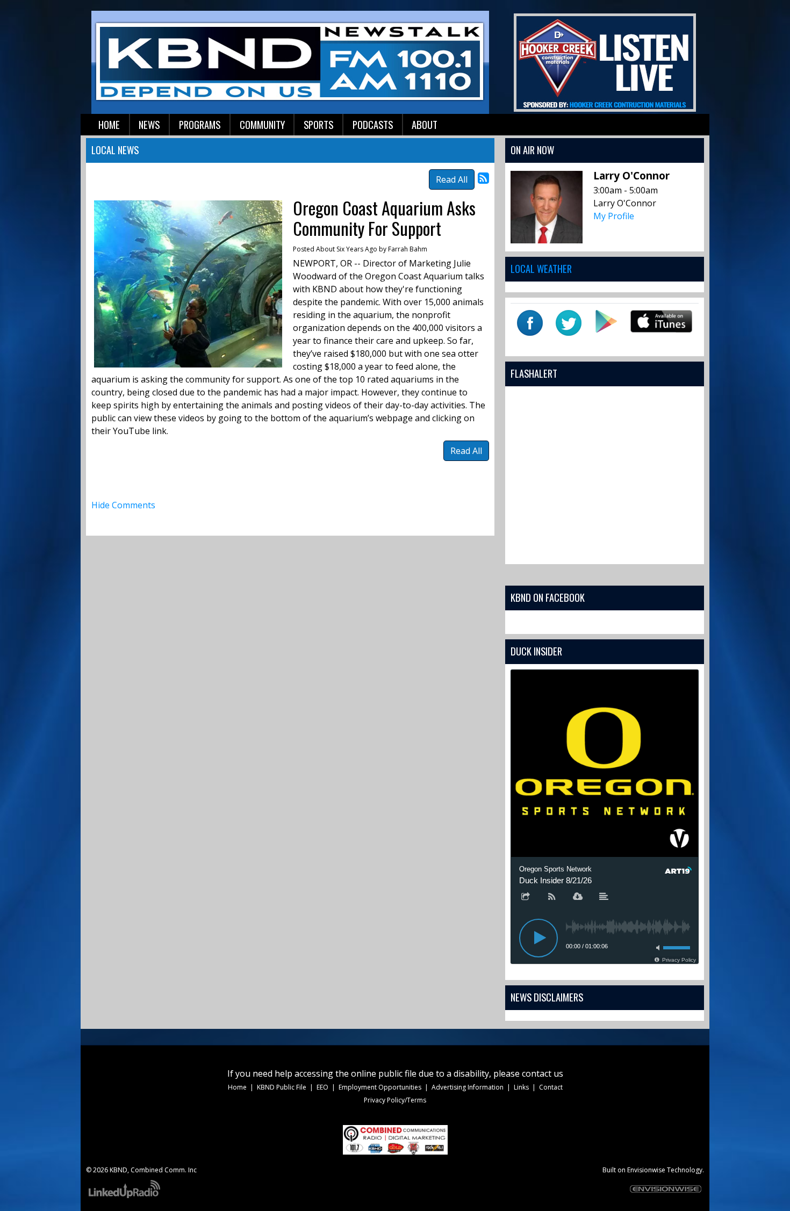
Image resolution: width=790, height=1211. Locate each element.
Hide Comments (123, 505)
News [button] (149, 124)
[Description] (604, 897)
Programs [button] (199, 124)
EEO (322, 1087)
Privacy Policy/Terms (395, 1100)
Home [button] (109, 124)
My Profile (613, 216)
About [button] (424, 124)
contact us (542, 1073)
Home (237, 1087)
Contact (551, 1087)
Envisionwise (646, 1169)
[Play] (538, 938)
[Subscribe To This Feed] (483, 177)
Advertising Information (468, 1087)
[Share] (525, 897)
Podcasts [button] (373, 124)
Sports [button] (318, 124)
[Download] (578, 897)
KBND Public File (281, 1087)
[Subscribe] (552, 897)
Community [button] (262, 124)
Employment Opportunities (380, 1087)
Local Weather (541, 268)
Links (521, 1087)
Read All (452, 179)
